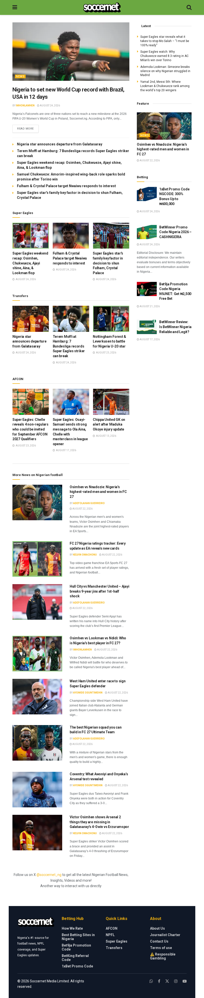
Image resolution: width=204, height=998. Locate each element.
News (20, 76)
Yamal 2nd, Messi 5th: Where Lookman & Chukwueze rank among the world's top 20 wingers (165, 86)
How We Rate (72, 928)
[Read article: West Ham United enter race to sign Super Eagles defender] (37, 696)
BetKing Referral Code (75, 958)
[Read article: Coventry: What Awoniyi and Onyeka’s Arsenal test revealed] (37, 789)
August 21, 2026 (149, 306)
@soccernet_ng (49, 875)
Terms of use (161, 948)
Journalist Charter (165, 935)
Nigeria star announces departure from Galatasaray (59, 144)
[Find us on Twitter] (167, 981)
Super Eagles (116, 941)
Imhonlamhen (25, 105)
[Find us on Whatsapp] (151, 981)
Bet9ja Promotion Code (76, 947)
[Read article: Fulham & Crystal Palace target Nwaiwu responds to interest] (71, 236)
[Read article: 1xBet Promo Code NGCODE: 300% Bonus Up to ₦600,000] (147, 194)
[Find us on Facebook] (159, 981)
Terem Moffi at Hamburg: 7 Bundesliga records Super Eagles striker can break (69, 346)
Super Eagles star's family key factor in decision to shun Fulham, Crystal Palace (108, 263)
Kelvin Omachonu (85, 554)
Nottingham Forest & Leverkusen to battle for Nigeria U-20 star (109, 341)
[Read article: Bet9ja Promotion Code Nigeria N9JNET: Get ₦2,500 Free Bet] (147, 289)
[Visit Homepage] (102, 7)
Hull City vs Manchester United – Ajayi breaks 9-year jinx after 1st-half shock (99, 591)
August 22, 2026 (82, 508)
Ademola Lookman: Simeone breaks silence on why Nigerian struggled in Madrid (165, 71)
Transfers (114, 948)
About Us (157, 928)
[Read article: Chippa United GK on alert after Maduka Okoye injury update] (111, 402)
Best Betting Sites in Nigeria (78, 937)
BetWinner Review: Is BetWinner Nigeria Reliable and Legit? (175, 327)
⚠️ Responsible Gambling (162, 956)
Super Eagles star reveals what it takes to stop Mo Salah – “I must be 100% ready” (164, 41)
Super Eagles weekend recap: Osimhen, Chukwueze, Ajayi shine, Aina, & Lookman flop (30, 263)
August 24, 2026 (49, 105)
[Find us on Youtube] (185, 981)
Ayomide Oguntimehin (87, 692)
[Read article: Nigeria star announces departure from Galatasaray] (30, 319)
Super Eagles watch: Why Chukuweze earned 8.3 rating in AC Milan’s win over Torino (164, 56)
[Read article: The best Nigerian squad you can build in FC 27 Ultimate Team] (37, 743)
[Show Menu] (14, 7)
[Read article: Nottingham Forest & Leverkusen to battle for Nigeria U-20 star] (111, 319)
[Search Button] (189, 7)
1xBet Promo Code (77, 966)
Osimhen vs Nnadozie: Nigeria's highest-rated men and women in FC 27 (98, 492)
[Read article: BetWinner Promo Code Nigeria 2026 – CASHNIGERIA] (147, 232)
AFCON (111, 928)
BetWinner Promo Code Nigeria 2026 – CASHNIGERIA (175, 232)
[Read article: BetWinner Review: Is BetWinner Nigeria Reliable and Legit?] (147, 327)
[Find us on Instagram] (176, 981)
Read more (28, 128)
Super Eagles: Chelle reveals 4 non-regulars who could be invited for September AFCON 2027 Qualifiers (30, 429)
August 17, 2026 (149, 339)
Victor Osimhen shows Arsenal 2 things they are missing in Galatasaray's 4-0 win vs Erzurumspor (99, 822)
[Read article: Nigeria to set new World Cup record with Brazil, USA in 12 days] (70, 51)
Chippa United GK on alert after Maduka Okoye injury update (109, 424)
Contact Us (159, 941)
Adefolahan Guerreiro (89, 503)
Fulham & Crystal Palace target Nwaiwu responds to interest (66, 186)
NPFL (110, 935)
